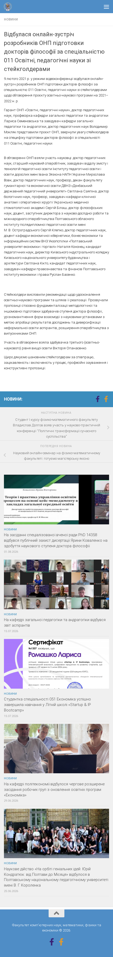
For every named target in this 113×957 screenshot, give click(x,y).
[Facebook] (97, 399)
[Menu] (106, 6)
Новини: (13, 399)
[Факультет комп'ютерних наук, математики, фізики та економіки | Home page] (9, 6)
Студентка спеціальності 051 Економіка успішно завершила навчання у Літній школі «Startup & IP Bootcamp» (47, 705)
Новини (11, 19)
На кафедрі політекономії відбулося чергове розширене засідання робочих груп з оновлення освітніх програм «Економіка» (54, 789)
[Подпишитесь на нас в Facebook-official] (106, 399)
